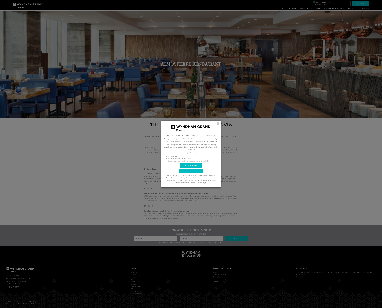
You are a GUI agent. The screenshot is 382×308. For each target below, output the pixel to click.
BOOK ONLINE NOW (191, 165)
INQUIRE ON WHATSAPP (191, 171)
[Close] (218, 123)
